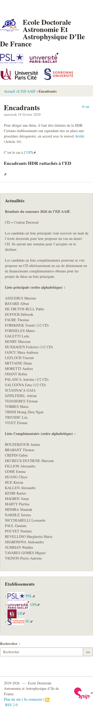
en (87, 106)
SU (27, 621)
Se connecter (33, 699)
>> (88, 651)
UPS (29, 152)
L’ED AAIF (27, 91)
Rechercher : (10, 643)
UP (20, 613)
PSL (29, 596)
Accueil (9, 91)
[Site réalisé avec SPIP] (83, 693)
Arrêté (79, 136)
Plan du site (12, 699)
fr (83, 106)
